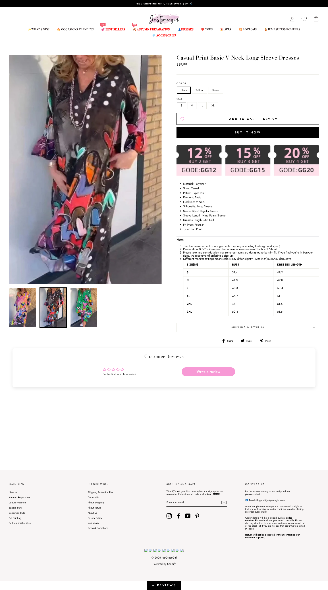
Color (181, 83)
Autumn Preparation (19, 497)
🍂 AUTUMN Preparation (151, 29)
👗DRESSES (185, 29)
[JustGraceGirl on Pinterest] (197, 516)
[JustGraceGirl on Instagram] (169, 516)
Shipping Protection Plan (101, 492)
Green (216, 90)
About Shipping (96, 502)
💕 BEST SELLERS (113, 29)
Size (179, 99)
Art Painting (15, 518)
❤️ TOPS (207, 29)
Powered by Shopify (164, 564)
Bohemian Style (17, 513)
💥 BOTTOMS (248, 29)
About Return (95, 507)
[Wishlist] (304, 19)
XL (213, 105)
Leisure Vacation (17, 502)
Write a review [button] (208, 371)
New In (13, 492)
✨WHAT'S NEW (38, 29)
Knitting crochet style (20, 523)
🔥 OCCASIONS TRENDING (75, 29)
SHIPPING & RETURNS (247, 327)
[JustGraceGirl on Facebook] (178, 516)
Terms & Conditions (98, 528)
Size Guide (94, 523)
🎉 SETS (225, 29)
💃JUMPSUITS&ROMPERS (282, 29)
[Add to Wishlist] (182, 119)
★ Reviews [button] (164, 585)
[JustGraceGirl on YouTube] (188, 516)
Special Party (15, 507)
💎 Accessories (164, 35)
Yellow (199, 90)
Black (184, 90)
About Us (92, 513)
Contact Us (93, 497)
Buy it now (248, 132)
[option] (164, 3)
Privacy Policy (95, 518)
